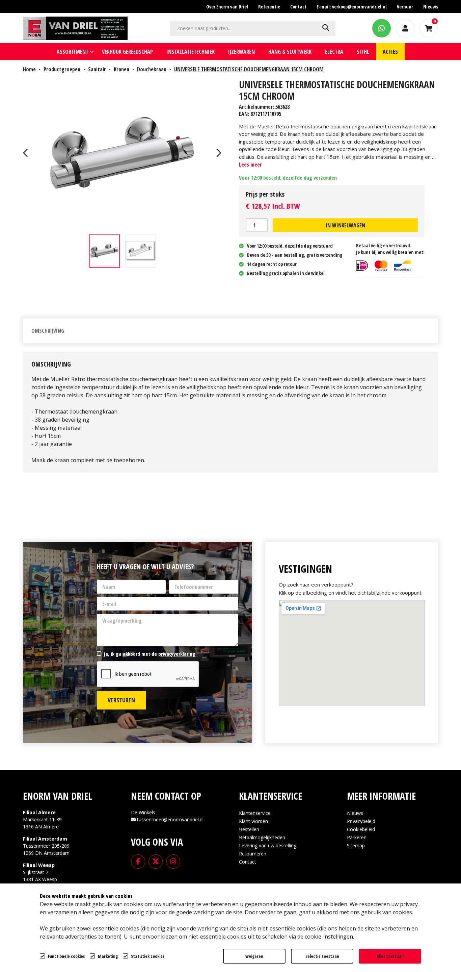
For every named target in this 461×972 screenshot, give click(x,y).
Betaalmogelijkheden (262, 837)
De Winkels (143, 812)
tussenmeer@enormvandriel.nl (170, 819)
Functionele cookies (66, 956)
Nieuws (355, 813)
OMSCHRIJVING (47, 330)
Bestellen (249, 829)
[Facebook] (138, 861)
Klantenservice (255, 813)
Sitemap (356, 845)
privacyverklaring (176, 653)
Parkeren (357, 837)
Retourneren (252, 853)
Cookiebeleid (361, 829)
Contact (247, 861)
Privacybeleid (361, 821)
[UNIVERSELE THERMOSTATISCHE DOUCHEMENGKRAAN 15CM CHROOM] (122, 154)
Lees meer (250, 164)
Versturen (121, 700)
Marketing (108, 956)
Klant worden (253, 821)
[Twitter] (155, 861)
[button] (26, 154)
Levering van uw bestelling (267, 845)
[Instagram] (173, 861)
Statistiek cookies (147, 956)
